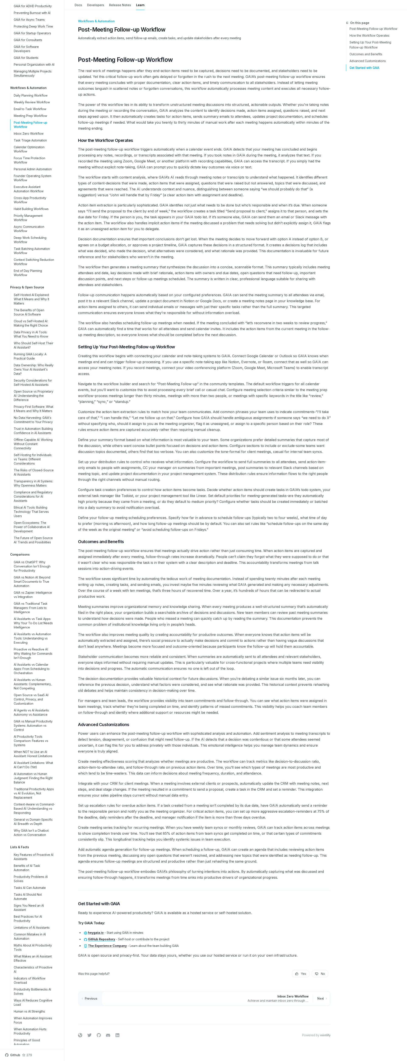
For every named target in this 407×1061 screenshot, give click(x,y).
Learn (140, 5)
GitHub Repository (101, 939)
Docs (78, 5)
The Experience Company (107, 946)
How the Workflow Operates (369, 35)
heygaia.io (96, 932)
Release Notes (120, 5)
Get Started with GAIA (364, 67)
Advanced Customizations (368, 61)
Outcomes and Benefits (366, 54)
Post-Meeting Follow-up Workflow (373, 28)
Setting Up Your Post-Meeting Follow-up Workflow (370, 44)
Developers (95, 5)
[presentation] (32, 524)
